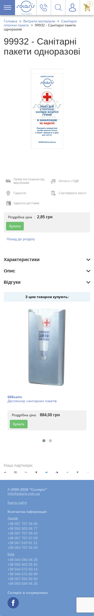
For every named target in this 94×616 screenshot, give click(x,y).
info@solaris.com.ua (24, 493)
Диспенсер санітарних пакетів (32, 401)
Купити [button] (15, 226)
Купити (18, 424)
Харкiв (13, 518)
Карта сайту (17, 503)
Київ (11, 554)
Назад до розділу (21, 239)
